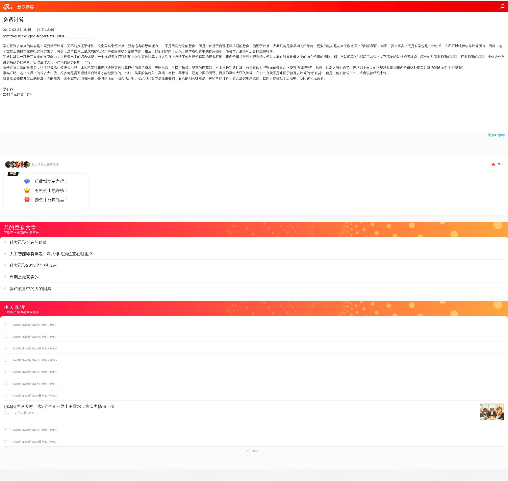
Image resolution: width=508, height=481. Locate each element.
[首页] (7, 7)
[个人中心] (503, 7)
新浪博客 (25, 7)
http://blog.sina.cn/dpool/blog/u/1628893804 (33, 36)
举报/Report (496, 135)
